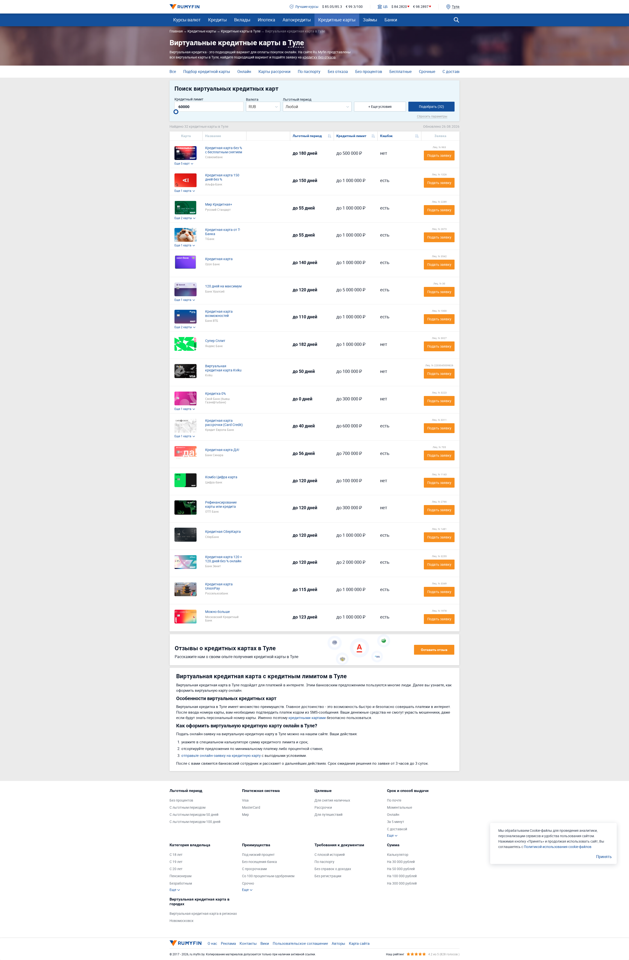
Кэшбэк (386, 136)
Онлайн (244, 71)
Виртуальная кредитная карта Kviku (223, 368)
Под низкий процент (258, 855)
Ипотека (266, 20)
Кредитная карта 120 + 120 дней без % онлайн (223, 559)
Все (173, 71)
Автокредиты (297, 20)
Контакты (248, 943)
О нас (212, 943)
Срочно (248, 883)
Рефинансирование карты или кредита (221, 504)
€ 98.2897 (421, 7)
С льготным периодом (187, 807)
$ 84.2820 (399, 7)
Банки (391, 20)
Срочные (427, 71)
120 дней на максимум (223, 286)
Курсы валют (187, 20)
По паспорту (309, 71)
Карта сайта (359, 943)
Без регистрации (327, 876)
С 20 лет (176, 869)
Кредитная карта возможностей (219, 314)
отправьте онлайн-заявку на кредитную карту (221, 755)
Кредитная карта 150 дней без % (222, 177)
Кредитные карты (337, 20)
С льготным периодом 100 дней (195, 822)
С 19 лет (176, 862)
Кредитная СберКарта (223, 532)
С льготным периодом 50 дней (194, 815)
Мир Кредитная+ (218, 204)
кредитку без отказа (319, 57)
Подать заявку (439, 155)
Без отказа (338, 71)
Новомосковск (182, 921)
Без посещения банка (259, 862)
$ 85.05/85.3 (332, 7)
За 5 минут (395, 822)
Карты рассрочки (274, 71)
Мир (245, 815)
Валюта (252, 100)
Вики (264, 943)
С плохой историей (329, 855)
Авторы (338, 943)
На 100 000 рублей (402, 876)
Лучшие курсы (306, 7)
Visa (245, 800)
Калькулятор (397, 855)
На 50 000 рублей (401, 869)
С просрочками (254, 869)
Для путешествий (328, 815)
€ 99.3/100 (354, 7)
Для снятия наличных (332, 800)
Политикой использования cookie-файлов (557, 846)
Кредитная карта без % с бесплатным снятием (223, 150)
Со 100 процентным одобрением (268, 876)
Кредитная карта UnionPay (219, 586)
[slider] (175, 111)
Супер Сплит (215, 341)
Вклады (242, 20)
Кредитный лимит (188, 99)
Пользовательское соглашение (300, 943)
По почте (394, 800)
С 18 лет (176, 855)
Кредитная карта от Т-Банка (222, 232)
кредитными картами (307, 717)
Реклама (228, 943)
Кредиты (217, 20)
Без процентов (368, 71)
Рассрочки (323, 807)
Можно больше (217, 612)
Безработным (181, 883)
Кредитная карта (219, 259)
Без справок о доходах (332, 869)
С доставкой (454, 71)
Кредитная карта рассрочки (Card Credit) (224, 423)
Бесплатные (400, 71)
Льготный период (297, 100)
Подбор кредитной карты (206, 71)
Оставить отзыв (434, 650)
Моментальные (399, 807)
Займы (370, 20)
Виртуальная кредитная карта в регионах (203, 914)
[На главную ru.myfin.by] (185, 943)
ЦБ (385, 7)
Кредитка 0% (215, 394)
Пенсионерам (180, 876)
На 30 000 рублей (401, 862)
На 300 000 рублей (402, 883)
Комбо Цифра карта (221, 477)
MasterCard (251, 807)
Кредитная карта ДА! (222, 450)
